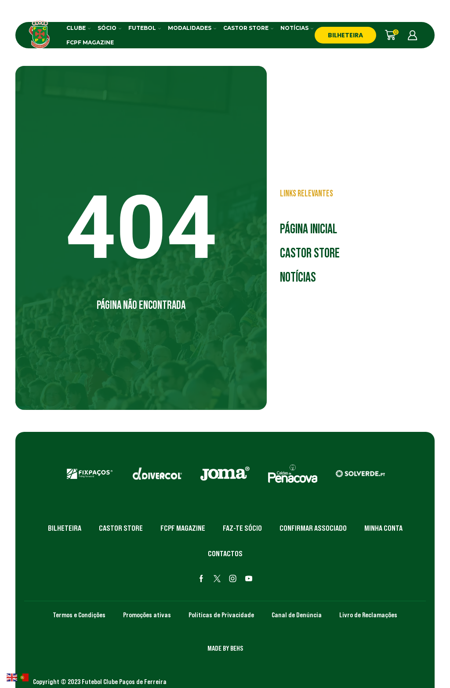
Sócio (107, 28)
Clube (76, 28)
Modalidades (189, 28)
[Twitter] (217, 578)
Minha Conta (383, 528)
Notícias (294, 28)
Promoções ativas (147, 615)
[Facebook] (201, 578)
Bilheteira (64, 528)
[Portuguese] (23, 677)
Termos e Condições (79, 615)
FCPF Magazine (90, 42)
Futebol (142, 28)
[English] (12, 677)
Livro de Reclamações (368, 615)
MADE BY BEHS (225, 648)
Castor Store (246, 28)
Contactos (225, 553)
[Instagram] (232, 578)
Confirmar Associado (313, 528)
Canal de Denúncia (297, 615)
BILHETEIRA (345, 35)
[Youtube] (248, 578)
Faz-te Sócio (242, 528)
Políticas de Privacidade (221, 615)
